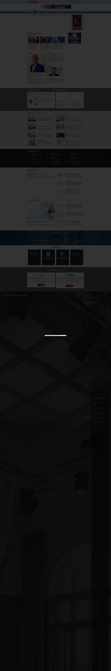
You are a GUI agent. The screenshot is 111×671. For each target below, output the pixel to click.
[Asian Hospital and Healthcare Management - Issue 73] (53, 335)
